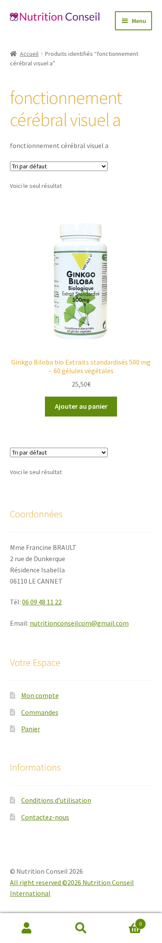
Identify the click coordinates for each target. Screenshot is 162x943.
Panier (30, 728)
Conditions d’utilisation (56, 800)
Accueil (29, 54)
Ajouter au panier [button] (81, 406)
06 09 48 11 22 (42, 601)
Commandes (39, 712)
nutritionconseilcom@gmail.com (79, 623)
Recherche (81, 928)
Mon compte (40, 695)
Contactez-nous (45, 817)
